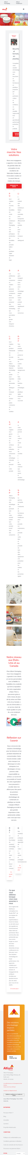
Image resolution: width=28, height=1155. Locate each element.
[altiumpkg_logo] (4, 8)
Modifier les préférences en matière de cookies (14, 1095)
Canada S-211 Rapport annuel (10, 1090)
